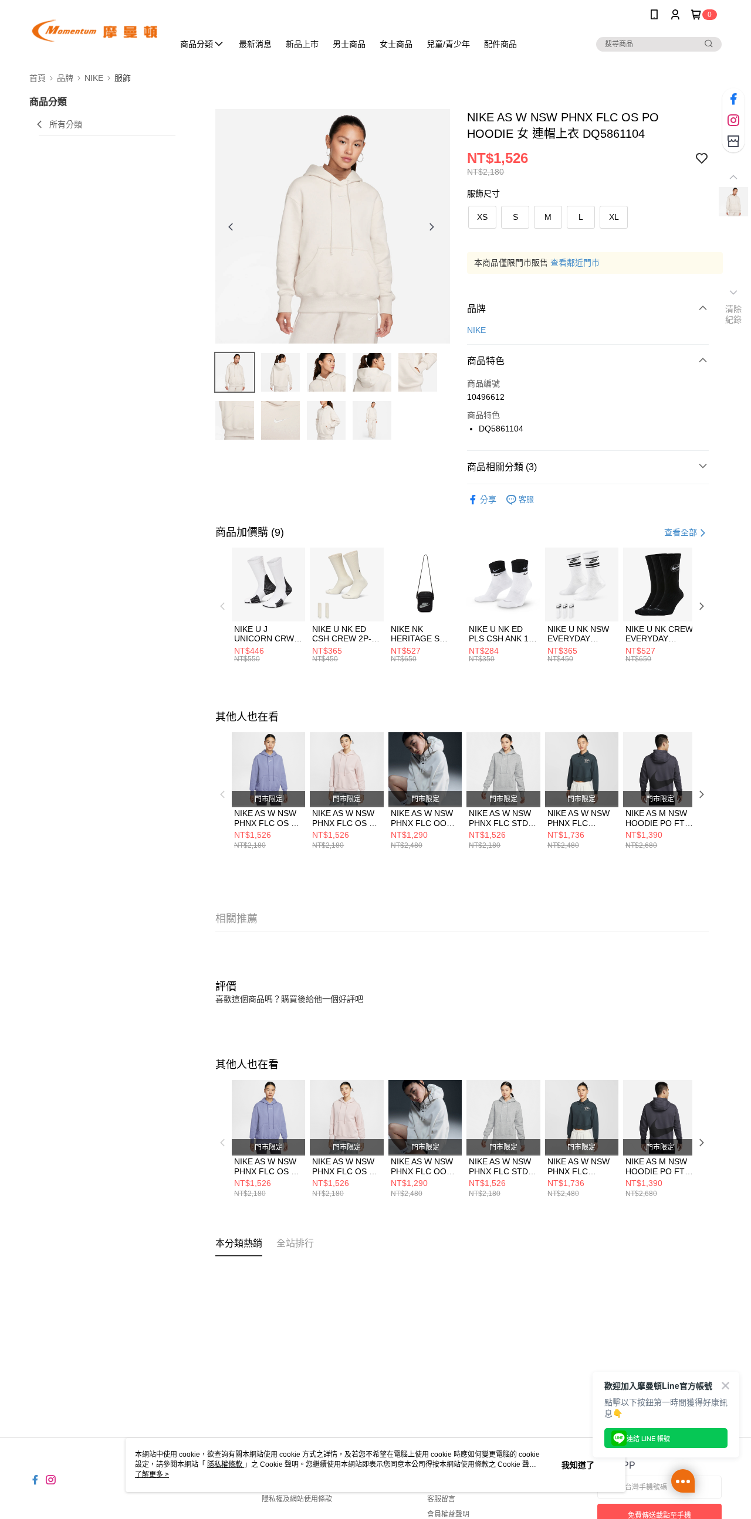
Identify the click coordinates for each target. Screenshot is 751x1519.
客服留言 (441, 1499)
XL (614, 217)
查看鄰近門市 (575, 262)
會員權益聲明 (448, 1514)
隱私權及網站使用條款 (297, 1499)
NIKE (476, 330)
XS (482, 217)
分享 (488, 499)
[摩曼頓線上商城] (94, 31)
